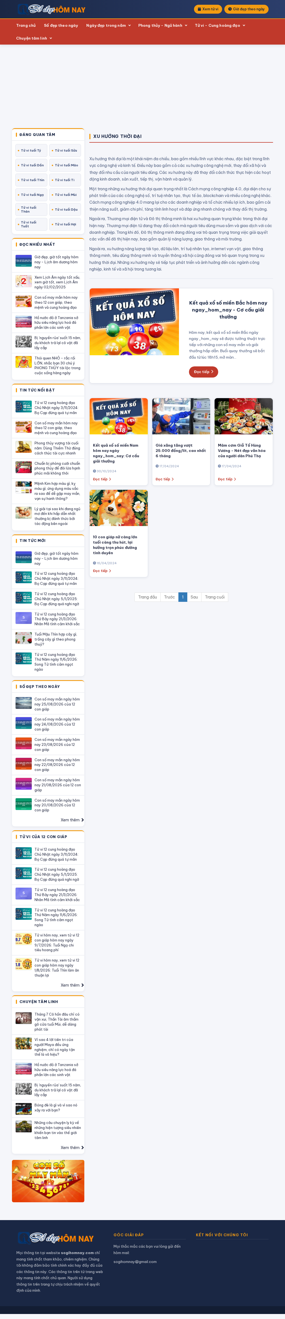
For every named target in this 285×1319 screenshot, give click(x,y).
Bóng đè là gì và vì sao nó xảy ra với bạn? (56, 1107)
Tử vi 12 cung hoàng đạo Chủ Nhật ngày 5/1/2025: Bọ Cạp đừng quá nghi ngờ (57, 599)
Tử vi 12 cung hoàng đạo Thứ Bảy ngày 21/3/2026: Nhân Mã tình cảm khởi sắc (57, 619)
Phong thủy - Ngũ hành (160, 25)
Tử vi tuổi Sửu (66, 150)
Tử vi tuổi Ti (64, 180)
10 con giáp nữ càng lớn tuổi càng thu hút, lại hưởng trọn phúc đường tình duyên (115, 544)
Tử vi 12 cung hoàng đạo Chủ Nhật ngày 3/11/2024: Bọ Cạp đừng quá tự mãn (56, 407)
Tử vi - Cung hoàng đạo (217, 25)
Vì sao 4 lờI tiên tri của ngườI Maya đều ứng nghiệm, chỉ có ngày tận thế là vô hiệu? (55, 1047)
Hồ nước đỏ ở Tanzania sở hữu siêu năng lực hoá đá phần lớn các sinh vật (56, 322)
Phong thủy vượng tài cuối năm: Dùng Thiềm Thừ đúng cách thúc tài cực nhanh (57, 448)
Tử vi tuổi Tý (31, 150)
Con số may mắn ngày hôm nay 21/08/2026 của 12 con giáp (58, 785)
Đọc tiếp (201, 371)
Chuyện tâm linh (31, 38)
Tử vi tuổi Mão (66, 165)
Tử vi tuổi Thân (28, 209)
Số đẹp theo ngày (61, 25)
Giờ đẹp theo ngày (249, 9)
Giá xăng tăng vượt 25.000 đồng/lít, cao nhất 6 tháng (181, 450)
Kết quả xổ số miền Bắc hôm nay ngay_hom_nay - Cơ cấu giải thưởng (228, 310)
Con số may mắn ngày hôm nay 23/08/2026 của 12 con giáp (57, 744)
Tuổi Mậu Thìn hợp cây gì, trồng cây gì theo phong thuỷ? (56, 639)
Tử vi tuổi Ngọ (32, 195)
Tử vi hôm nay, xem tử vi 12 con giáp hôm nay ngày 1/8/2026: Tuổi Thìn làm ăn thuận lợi (57, 967)
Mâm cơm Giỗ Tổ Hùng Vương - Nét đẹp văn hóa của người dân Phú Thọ (242, 450)
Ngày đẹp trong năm (106, 25)
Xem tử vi (210, 9)
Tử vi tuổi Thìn (32, 180)
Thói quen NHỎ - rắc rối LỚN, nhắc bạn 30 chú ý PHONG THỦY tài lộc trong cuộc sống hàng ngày (57, 365)
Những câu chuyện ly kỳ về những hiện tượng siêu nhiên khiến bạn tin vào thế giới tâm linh (58, 1130)
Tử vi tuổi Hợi (65, 224)
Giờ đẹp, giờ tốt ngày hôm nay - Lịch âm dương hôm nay (56, 262)
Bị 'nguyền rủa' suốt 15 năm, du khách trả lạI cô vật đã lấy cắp (58, 342)
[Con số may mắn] (48, 1181)
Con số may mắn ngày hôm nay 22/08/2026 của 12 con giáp (57, 765)
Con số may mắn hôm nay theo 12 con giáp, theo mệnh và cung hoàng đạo (56, 302)
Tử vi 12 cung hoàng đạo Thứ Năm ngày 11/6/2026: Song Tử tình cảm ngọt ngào (56, 662)
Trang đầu (147, 597)
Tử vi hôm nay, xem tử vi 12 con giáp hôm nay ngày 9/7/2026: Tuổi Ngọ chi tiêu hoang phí (57, 942)
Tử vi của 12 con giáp (43, 837)
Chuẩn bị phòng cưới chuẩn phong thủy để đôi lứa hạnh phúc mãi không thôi (57, 468)
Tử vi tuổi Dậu (66, 209)
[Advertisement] (142, 86)
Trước (169, 597)
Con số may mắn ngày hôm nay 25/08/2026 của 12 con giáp (57, 704)
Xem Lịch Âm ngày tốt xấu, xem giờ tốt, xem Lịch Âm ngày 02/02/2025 (57, 282)
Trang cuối (215, 597)
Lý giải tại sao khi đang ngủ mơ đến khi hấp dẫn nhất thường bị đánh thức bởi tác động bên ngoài (57, 516)
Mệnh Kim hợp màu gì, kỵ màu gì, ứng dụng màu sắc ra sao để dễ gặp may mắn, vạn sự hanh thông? (57, 491)
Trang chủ (26, 25)
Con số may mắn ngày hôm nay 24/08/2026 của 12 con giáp (57, 724)
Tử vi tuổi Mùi (66, 195)
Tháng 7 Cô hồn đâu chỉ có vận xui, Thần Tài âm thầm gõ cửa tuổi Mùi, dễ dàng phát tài (57, 1021)
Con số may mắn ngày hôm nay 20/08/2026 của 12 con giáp (57, 805)
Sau (194, 597)
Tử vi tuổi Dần (32, 165)
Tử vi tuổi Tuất (28, 224)
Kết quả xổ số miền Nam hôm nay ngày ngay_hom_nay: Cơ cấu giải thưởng (116, 453)
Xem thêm (70, 819)
